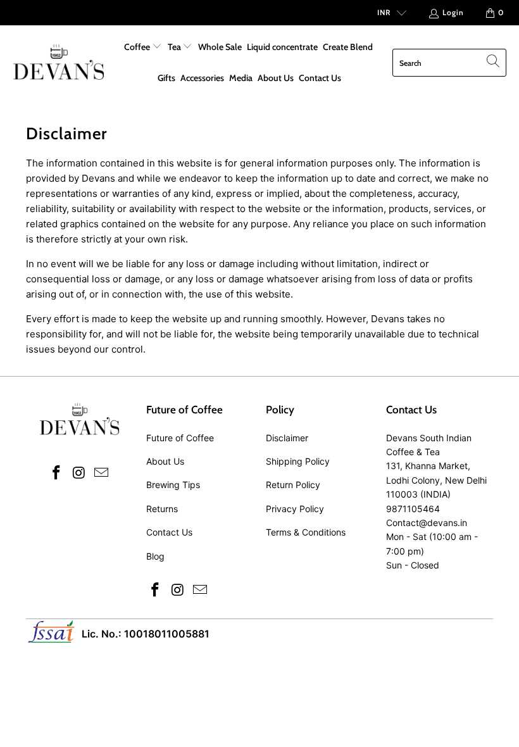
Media (241, 78)
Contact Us (320, 78)
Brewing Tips (173, 484)
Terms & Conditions (306, 532)
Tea (175, 47)
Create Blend (348, 47)
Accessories (202, 78)
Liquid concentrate (282, 47)
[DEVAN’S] (58, 63)
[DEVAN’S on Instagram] (79, 473)
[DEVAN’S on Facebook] (56, 473)
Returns (162, 508)
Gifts (166, 78)
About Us (276, 78)
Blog (155, 556)
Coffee (138, 47)
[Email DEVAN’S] (101, 473)
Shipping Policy (298, 461)
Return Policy (293, 484)
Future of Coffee (180, 437)
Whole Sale (220, 47)
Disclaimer (287, 437)
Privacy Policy (295, 508)
